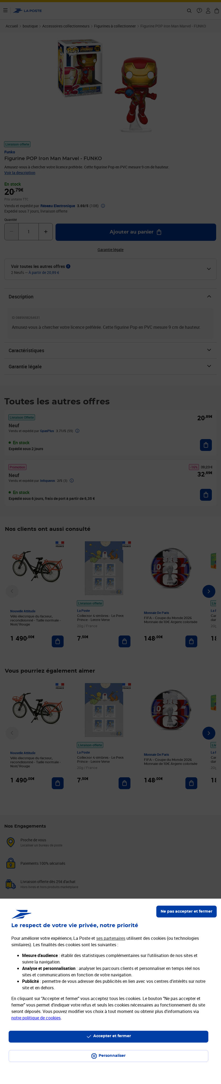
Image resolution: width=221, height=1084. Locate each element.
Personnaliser (112, 1056)
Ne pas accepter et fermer (186, 911)
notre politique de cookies (36, 1018)
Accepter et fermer (112, 1036)
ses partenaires (110, 938)
